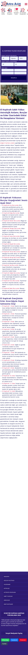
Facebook (14, 640)
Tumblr (4, 644)
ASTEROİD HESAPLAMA (10, 592)
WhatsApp (5, 640)
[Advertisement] (14, 30)
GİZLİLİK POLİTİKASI (9, 580)
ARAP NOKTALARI (8, 604)
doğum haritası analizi (7, 143)
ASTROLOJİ (6, 588)
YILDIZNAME (7, 584)
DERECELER (7, 600)
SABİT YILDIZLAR (8, 596)
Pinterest (23, 640)
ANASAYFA (6, 576)
